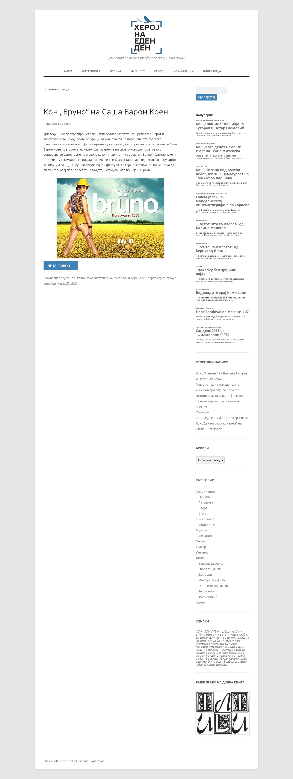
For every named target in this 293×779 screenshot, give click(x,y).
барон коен (138, 278)
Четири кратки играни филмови (220, 396)
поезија (201, 649)
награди (229, 646)
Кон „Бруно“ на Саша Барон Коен (106, 111)
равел (240, 649)
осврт (240, 646)
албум (200, 634)
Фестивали (206, 591)
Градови (204, 497)
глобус (171, 278)
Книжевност (91, 71)
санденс (212, 655)
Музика (115, 71)
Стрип (203, 513)
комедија (50, 283)
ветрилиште (229, 634)
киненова (203, 643)
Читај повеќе (61, 265)
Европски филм (209, 569)
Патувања (205, 502)
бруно (161, 278)
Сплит (239, 631)
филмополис (238, 658)
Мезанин (205, 536)
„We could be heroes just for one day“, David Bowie (74, 761)
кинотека (217, 643)
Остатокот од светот (89, 278)
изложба (213, 640)
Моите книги (207, 525)
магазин (202, 646)
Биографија (212, 71)
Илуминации (184, 71)
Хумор (200, 602)
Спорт (202, 508)
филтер (201, 661)
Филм (67, 71)
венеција (212, 634)
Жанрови (205, 574)
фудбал (229, 661)
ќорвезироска (217, 664)
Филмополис (207, 597)
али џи (125, 278)
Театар (201, 547)
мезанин (215, 646)
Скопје (159, 71)
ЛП (213, 631)
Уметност (137, 71)
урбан (200, 658)
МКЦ (220, 631)
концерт (231, 643)
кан (237, 640)
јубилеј (201, 664)
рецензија (236, 652)
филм (224, 658)
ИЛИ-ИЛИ (203, 631)
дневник (202, 637)
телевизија (227, 655)
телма (240, 655)
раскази (222, 652)
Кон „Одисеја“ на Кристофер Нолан (222, 418)
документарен (219, 637)
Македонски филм (211, 580)
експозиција (240, 637)
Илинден (202, 412)
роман (200, 655)
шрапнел (241, 661)
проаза (213, 649)
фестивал (212, 658)
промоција (227, 649)
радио (200, 652)
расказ (211, 652)
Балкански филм (210, 563)
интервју (227, 640)
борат (152, 278)
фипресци (215, 661)
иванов (201, 640)
